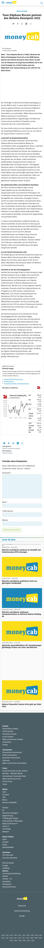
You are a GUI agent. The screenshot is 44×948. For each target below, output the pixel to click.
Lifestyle (5, 842)
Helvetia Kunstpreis (14, 448)
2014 (11, 938)
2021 (23, 935)
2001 (32, 940)
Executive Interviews (9, 858)
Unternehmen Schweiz (10, 729)
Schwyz (5, 745)
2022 (19, 935)
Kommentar (7, 473)
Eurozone (5, 795)
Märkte (4, 789)
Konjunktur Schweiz (9, 734)
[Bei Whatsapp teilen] (22, 23)
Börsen (4, 800)
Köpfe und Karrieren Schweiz (12, 739)
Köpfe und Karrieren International (14, 763)
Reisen (4, 845)
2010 (27, 938)
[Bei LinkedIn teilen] (26, 23)
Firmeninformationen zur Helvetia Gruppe (16, 383)
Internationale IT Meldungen (12, 821)
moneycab (8, 48)
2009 (31, 938)
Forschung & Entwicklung (11, 873)
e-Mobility (6, 868)
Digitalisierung (7, 816)
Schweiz (5, 726)
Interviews (6, 852)
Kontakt (22, 916)
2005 (15, 940)
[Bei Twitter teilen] (13, 23)
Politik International (9, 755)
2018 (36, 935)
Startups (5, 808)
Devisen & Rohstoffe (9, 802)
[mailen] (30, 23)
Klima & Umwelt (8, 863)
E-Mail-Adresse (8, 511)
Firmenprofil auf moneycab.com (13, 379)
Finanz (4, 768)
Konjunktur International (11, 758)
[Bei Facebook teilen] (17, 23)
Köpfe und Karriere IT (10, 824)
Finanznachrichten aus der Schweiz (14, 771)
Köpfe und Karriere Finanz (11, 779)
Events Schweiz (7, 737)
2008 (36, 938)
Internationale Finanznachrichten (14, 776)
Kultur (4, 839)
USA (3, 797)
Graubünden (6, 742)
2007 (40, 938)
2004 (19, 940)
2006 (11, 940)
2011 (23, 938)
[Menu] (3, 3)
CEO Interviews (7, 855)
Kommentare (6, 884)
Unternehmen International (12, 752)
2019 (32, 935)
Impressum (22, 906)
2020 (28, 935)
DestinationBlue (8, 847)
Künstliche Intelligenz (10, 813)
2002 (28, 940)
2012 (19, 938)
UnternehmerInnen (9, 887)
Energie (5, 866)
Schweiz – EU (7, 879)
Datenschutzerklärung (22, 911)
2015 (7, 938)
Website (5, 520)
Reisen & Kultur (22, 11)
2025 (7, 935)
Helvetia (4, 448)
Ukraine (5, 876)
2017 (40, 935)
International (7, 750)
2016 (2, 938)
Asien (4, 792)
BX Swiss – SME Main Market (12, 773)
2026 (2, 935)
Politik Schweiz (7, 731)
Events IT (5, 826)
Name (4, 502)
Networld (5, 832)
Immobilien (6, 882)
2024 (11, 935)
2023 (15, 935)
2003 (24, 940)
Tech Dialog (6, 829)
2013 (15, 938)
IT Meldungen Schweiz (10, 818)
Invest (4, 784)
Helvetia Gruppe (9, 381)
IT (3, 810)
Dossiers (5, 871)
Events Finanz (7, 781)
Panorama (6, 760)
